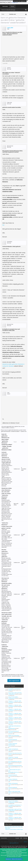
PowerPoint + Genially (13, 757)
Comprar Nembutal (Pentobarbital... (12, 744)
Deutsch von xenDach (18, 841)
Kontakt (17, 838)
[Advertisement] (14, 45)
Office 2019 (7, 828)
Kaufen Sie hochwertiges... (14, 735)
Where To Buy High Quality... (14, 791)
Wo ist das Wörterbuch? (13, 731)
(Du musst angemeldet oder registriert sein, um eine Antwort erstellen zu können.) (13, 427)
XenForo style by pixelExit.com (18, 842)
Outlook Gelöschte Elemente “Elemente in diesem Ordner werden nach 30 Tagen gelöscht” (6, 457)
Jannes (9, 754)
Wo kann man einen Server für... (15, 753)
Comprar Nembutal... (13, 779)
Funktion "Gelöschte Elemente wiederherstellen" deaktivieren (7, 648)
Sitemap (25, 838)
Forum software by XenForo (7, 841)
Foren (12, 6)
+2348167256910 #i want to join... (14, 770)
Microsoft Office (8, 827)
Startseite (5, 6)
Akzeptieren (8, 859)
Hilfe (21, 838)
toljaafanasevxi (11, 728)
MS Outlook (13, 829)
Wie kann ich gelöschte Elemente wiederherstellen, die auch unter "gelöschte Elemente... (7, 583)
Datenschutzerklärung (23, 840)
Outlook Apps (20, 829)
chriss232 (10, 732)
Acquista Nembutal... (13, 739)
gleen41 (10, 758)
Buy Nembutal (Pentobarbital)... (15, 765)
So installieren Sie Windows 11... (15, 688)
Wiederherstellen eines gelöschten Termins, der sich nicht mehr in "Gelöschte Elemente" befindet (7, 618)
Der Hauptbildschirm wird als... (15, 761)
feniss (9, 762)
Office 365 (20, 827)
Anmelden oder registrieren (20, 1)
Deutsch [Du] (4, 838)
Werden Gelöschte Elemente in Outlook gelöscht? (5, 553)
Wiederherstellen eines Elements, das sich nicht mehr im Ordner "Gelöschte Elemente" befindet (7, 493)
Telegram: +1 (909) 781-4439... (15, 701)
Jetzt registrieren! (14, 680)
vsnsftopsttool (11, 694)
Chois (9, 736)
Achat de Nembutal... (13, 787)
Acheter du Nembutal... (13, 749)
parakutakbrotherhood (13, 772)
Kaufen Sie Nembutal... (13, 783)
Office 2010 (14, 827)
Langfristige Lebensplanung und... (14, 726)
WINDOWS (9, 2)
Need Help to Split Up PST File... (15, 693)
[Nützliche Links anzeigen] (26, 14)
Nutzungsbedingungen (13, 840)
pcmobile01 (11, 702)
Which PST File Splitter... (13, 697)
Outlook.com (8, 829)
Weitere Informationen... (17, 859)
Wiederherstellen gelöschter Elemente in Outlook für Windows (13, 365)
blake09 (10, 690)
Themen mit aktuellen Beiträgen (8, 9)
